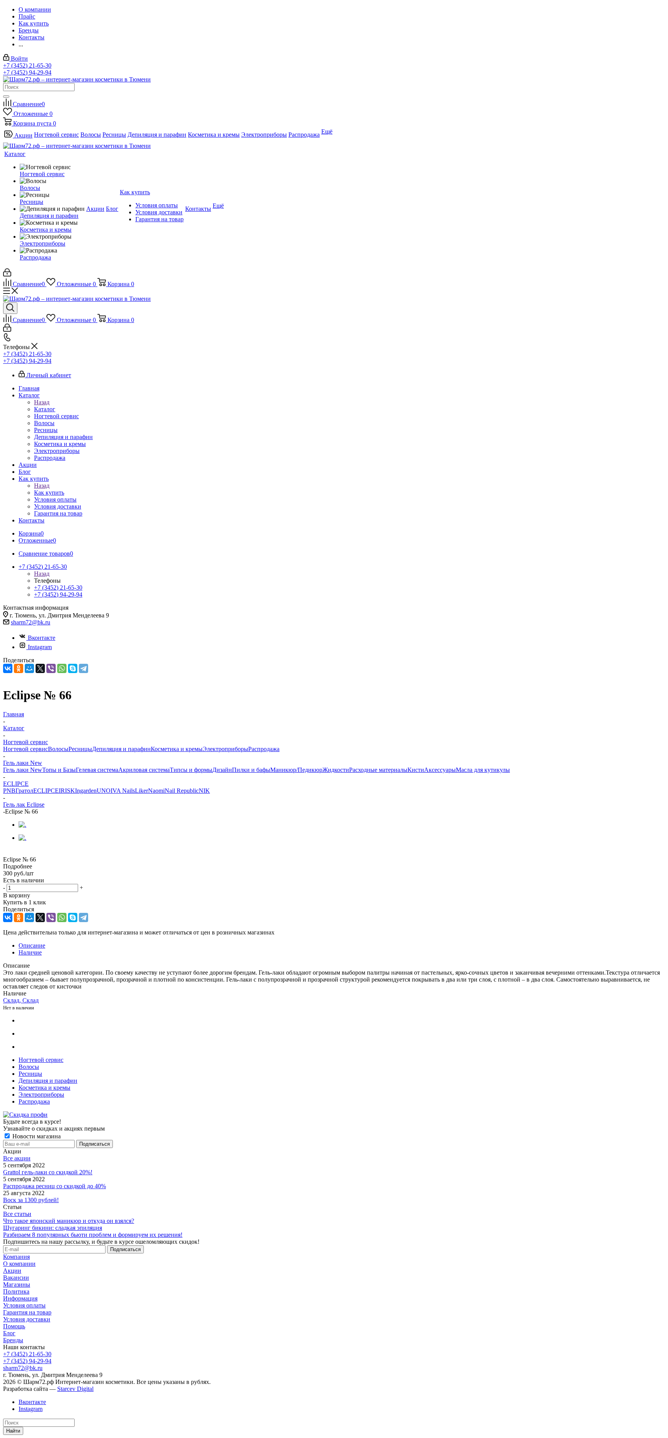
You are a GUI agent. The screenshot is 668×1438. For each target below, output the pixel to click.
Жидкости (335, 769)
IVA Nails (123, 790)
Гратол (24, 790)
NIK (204, 790)
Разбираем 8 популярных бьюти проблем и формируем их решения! (92, 1234)
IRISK (67, 790)
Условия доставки (26, 1319)
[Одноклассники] (18, 668)
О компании (19, 1263)
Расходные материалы (378, 769)
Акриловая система (144, 769)
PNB (9, 790)
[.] (22, 824)
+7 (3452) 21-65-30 (27, 65)
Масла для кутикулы (483, 769)
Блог (9, 1333)
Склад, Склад (21, 1000)
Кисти (415, 769)
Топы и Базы (59, 769)
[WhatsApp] (61, 668)
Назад (41, 402)
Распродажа (263, 749)
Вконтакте (41, 637)
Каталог (44, 409)
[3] (25, 852)
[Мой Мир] (29, 668)
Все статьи (17, 1214)
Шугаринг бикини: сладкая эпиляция (52, 1227)
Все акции (17, 1158)
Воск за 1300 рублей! (31, 1200)
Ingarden (86, 790)
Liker (141, 790)
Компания (16, 1256)
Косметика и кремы (177, 749)
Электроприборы (225, 749)
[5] (43, 852)
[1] (8, 852)
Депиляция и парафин (121, 749)
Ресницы (80, 749)
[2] (16, 852)
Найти (13, 1431)
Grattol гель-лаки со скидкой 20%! (47, 1172)
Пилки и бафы (251, 769)
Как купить (49, 492)
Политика (16, 1291)
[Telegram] (83, 668)
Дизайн (222, 769)
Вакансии (16, 1277)
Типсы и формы (191, 769)
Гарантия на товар (27, 1312)
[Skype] (72, 668)
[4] (34, 852)
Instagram (40, 647)
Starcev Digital (75, 1388)
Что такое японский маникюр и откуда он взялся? (68, 1221)
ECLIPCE (46, 790)
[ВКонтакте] (7, 668)
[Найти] (6, 96)
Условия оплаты (24, 1305)
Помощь (14, 1326)
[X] (40, 668)
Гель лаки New (22, 769)
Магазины (16, 1284)
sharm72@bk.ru (30, 622)
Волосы (58, 749)
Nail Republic (182, 790)
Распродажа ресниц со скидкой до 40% (54, 1186)
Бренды (13, 1340)
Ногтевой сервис (25, 749)
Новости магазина (36, 1136)
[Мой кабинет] (7, 274)
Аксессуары (440, 769)
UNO (104, 790)
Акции (12, 1270)
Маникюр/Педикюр (296, 769)
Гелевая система (97, 769)
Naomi (156, 790)
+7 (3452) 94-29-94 (27, 72)
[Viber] (51, 668)
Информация (20, 1298)
